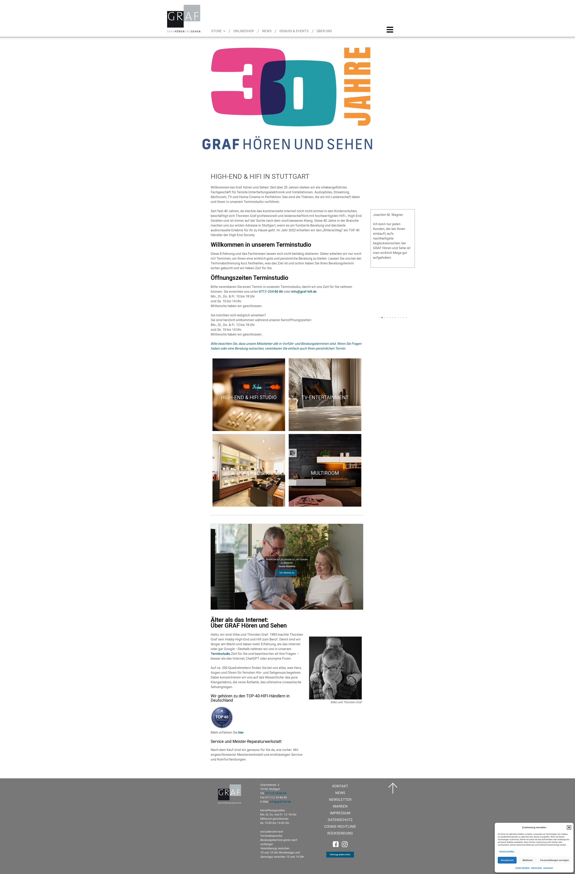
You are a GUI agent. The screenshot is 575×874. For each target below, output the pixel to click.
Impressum (548, 868)
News (267, 31)
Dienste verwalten (506, 851)
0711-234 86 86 (271, 291)
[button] (569, 827)
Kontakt (340, 786)
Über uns (324, 31)
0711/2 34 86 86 (276, 793)
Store (216, 31)
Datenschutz (536, 868)
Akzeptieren (507, 860)
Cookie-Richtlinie (522, 868)
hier (241, 732)
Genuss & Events (294, 31)
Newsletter (340, 799)
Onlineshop (243, 31)
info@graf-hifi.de (304, 291)
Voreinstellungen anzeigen (554, 860)
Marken (340, 806)
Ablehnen (527, 860)
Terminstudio (220, 654)
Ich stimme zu (286, 572)
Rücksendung (340, 833)
